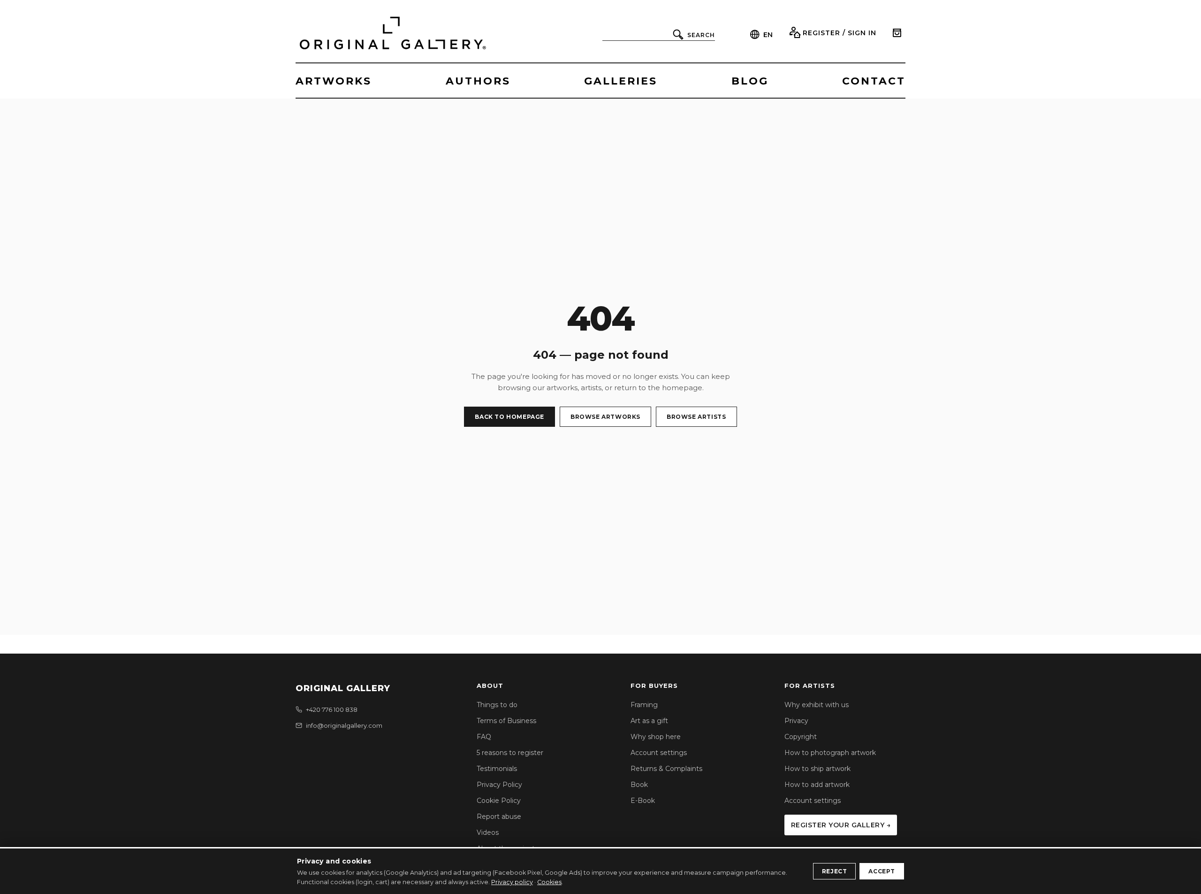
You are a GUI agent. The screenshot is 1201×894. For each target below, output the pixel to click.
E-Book (643, 800)
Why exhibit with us (816, 705)
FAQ (484, 736)
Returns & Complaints (666, 768)
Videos (488, 832)
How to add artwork (817, 784)
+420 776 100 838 (331, 709)
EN (768, 35)
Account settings (659, 752)
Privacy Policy (499, 784)
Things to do (497, 705)
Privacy (796, 721)
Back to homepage (509, 416)
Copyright (800, 736)
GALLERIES (620, 81)
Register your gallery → (841, 825)
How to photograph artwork (830, 752)
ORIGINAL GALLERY (343, 688)
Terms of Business (506, 721)
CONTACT (873, 81)
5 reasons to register (510, 752)
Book (639, 784)
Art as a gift (649, 721)
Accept (881, 871)
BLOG (749, 81)
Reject (834, 871)
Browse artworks (605, 416)
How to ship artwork (817, 768)
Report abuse (499, 816)
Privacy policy (512, 882)
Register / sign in (839, 33)
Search (701, 35)
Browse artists (696, 416)
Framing (644, 705)
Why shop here (656, 736)
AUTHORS (478, 81)
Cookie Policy (499, 800)
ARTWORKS (334, 81)
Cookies (549, 882)
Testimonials (497, 768)
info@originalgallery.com (344, 725)
